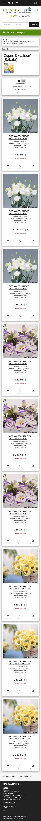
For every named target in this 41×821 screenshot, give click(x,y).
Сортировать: (20, 84)
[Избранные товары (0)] (9, 3)
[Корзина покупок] (17, 3)
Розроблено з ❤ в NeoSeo (13, 818)
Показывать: (20, 89)
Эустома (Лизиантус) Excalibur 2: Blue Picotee (20, 363)
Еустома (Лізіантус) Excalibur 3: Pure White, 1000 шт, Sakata (20, 138)
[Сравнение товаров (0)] (13, 3)
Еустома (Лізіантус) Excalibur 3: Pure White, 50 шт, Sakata (19, 288)
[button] (36, 3)
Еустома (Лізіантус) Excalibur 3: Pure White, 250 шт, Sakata (19, 213)
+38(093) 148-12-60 (21, 16)
